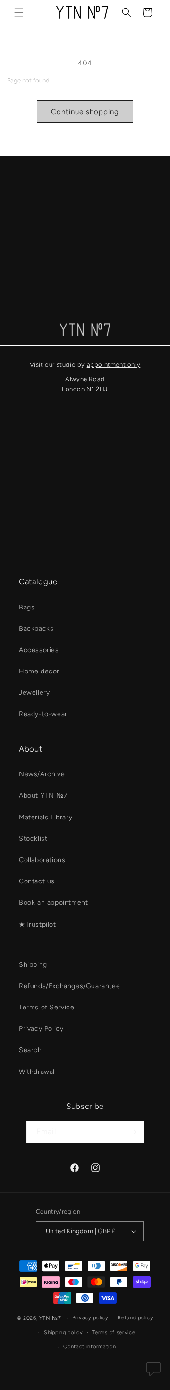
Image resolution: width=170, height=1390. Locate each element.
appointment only (114, 364)
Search (30, 1050)
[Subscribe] (133, 1132)
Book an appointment (53, 903)
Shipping (33, 965)
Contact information (89, 1347)
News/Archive (42, 774)
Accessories (39, 650)
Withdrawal (37, 1072)
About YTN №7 (43, 795)
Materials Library (45, 817)
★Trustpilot (37, 924)
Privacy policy (90, 1318)
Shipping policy (63, 1332)
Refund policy (135, 1318)
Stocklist (33, 839)
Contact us (37, 881)
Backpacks (36, 629)
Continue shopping (85, 112)
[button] (18, 12)
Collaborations (42, 860)
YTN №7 (50, 1318)
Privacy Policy (41, 1029)
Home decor (39, 671)
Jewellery (34, 693)
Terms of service (113, 1332)
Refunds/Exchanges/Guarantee (69, 986)
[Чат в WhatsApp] (153, 1371)
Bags (26, 607)
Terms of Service (47, 1007)
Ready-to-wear (43, 714)
